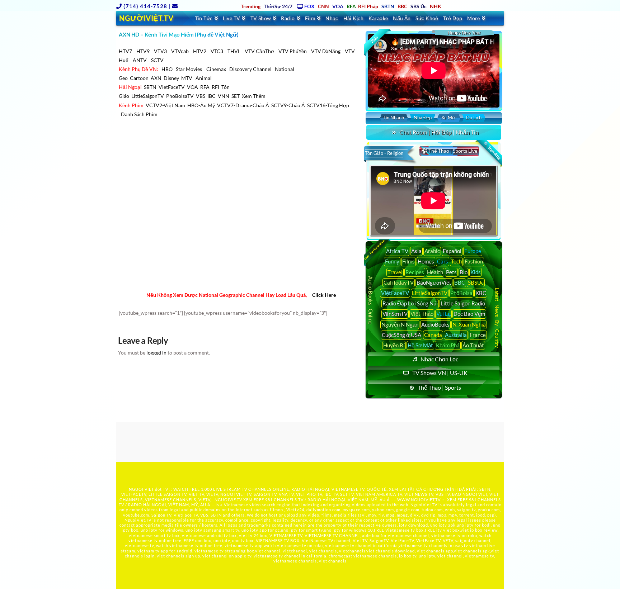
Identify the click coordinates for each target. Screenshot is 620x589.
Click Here (324, 295)
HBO (167, 69)
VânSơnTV (395, 313)
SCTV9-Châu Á (288, 105)
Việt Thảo (421, 313)
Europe (472, 251)
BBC (459, 282)
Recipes (414, 272)
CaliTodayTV (399, 282)
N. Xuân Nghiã (469, 324)
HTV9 (143, 51)
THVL (233, 51)
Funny (392, 261)
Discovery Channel (250, 69)
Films (408, 261)
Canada (433, 335)
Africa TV (397, 251)
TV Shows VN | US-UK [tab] (440, 372)
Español (452, 251)
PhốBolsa (461, 293)
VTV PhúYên (292, 51)
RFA (205, 87)
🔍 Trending (492, 151)
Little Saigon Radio (463, 303)
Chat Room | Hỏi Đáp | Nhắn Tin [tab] (439, 132)
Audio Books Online (370, 300)
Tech (456, 261)
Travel (395, 272)
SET (235, 96)
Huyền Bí (394, 345)
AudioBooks (435, 324)
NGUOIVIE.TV (228, 499)
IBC (211, 96)
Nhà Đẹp (423, 117)
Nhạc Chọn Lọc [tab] (439, 359)
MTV (186, 78)
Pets (451, 272)
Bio (464, 272)
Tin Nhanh (393, 117)
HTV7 (125, 51)
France (478, 335)
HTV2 (199, 51)
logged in (156, 353)
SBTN (150, 87)
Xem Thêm (254, 96)
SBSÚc (476, 282)
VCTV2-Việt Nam (165, 105)
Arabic (432, 251)
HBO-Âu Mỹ (201, 105)
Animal (204, 78)
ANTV (140, 60)
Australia (456, 335)
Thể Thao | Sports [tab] (439, 387)
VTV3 (160, 51)
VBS (200, 96)
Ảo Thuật (473, 345)
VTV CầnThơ (259, 51)
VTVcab (180, 51)
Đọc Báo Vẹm (469, 313)
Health (435, 272)
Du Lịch (474, 117)
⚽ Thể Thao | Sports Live (449, 151)
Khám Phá (448, 345)
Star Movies (189, 69)
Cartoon (139, 78)
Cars (442, 261)
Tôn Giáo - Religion (384, 153)
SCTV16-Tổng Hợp (328, 105)
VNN (223, 96)
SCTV (157, 60)
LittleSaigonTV (147, 96)
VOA (192, 87)
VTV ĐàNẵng (325, 51)
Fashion (474, 261)
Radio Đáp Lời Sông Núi (410, 303)
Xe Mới (448, 117)
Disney (171, 78)
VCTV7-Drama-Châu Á (243, 105)
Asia (416, 251)
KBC (480, 293)
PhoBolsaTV (180, 96)
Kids (475, 272)
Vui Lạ (443, 313)
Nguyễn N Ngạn (399, 324)
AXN (156, 78)
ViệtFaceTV (395, 293)
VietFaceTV (172, 87)
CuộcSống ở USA (401, 335)
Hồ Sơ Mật (420, 345)
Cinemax (216, 69)
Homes (426, 261)
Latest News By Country (497, 317)
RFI (215, 87)
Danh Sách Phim (139, 114)
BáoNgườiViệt (434, 282)
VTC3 (217, 51)
